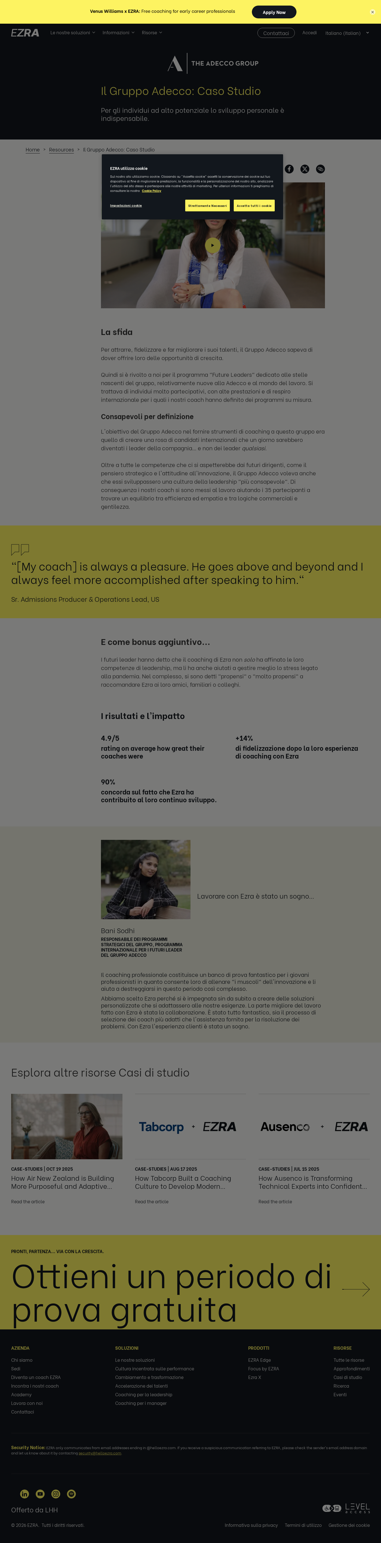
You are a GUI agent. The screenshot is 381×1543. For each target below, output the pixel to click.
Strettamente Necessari (207, 205)
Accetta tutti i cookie (254, 205)
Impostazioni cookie (126, 205)
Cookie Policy (151, 190)
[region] (192, 186)
